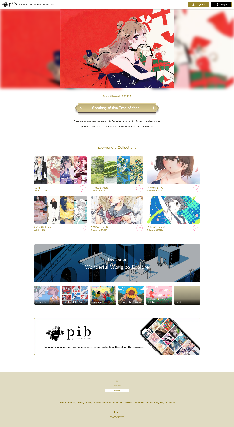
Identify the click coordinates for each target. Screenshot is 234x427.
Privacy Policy (84, 403)
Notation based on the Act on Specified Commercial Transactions (125, 403)
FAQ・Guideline (167, 403)
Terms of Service (66, 403)
